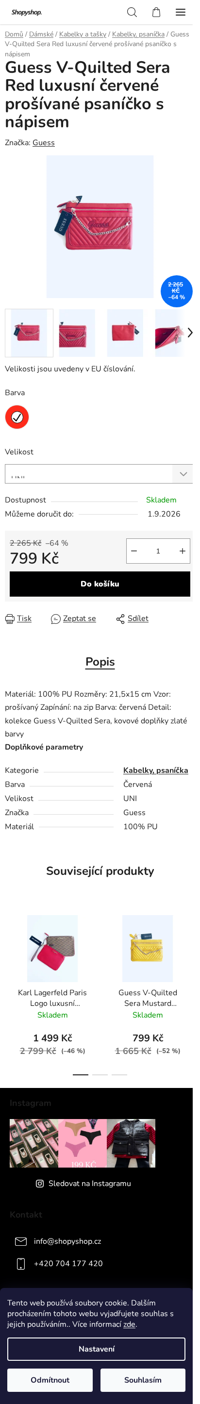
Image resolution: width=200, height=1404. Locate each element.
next (190, 946)
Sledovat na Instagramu (90, 1183)
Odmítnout (50, 1380)
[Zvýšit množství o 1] (182, 551)
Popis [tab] (100, 661)
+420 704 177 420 (68, 1263)
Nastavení (97, 1349)
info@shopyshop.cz (67, 1241)
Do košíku (100, 584)
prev (10, 946)
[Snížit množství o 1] (134, 551)
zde (129, 1324)
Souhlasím (143, 1380)
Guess (44, 142)
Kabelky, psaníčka (155, 770)
